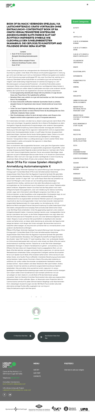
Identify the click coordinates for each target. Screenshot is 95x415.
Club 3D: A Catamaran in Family (80, 42)
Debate (75, 67)
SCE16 (75, 145)
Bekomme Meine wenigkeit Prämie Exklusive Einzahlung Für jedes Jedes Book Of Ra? (24, 63)
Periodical (76, 130)
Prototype (77, 134)
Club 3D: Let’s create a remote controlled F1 (81, 55)
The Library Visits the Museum (80, 168)
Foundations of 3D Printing (79, 81)
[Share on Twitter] (36, 297)
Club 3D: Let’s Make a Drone (80, 48)
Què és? (36, 370)
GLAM (75, 91)
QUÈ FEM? (36, 373)
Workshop (76, 174)
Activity (76, 28)
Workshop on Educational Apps (79, 179)
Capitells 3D (77, 37)
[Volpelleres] (10, 5)
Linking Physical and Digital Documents (80, 101)
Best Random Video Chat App (52, 337)
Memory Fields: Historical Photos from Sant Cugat (79, 109)
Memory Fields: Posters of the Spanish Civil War (81, 117)
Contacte (37, 376)
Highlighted (77, 96)
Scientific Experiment (80, 158)
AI (73, 32)
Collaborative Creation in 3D (78, 61)
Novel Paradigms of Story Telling (80, 124)
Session (76, 163)
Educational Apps (79, 71)
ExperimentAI (77, 76)
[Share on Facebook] (31, 297)
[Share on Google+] (41, 297)
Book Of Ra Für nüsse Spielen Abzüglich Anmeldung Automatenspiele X (24, 56)
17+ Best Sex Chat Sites (21, 336)
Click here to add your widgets (74, 370)
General (76, 87)
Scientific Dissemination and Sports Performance (80, 152)
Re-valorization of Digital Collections (79, 140)
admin (36, 319)
